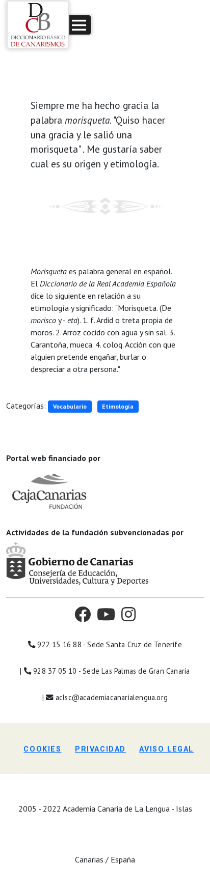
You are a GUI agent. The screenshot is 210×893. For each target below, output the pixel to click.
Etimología (118, 406)
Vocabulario (70, 406)
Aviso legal (166, 749)
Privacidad (100, 749)
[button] (80, 25)
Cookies (42, 749)
